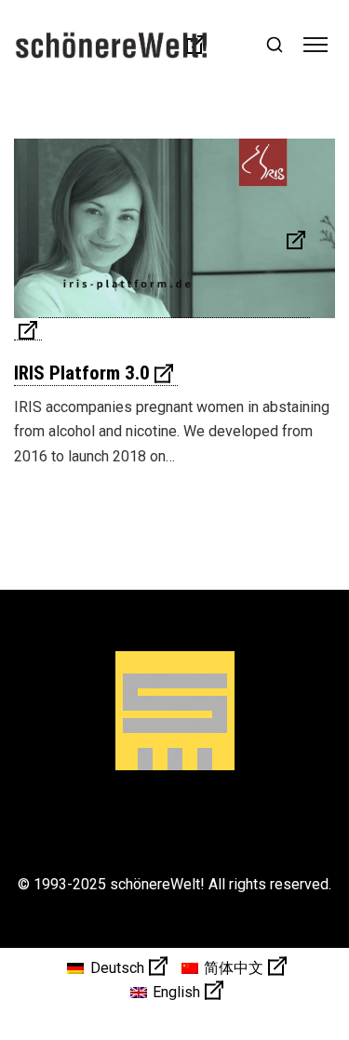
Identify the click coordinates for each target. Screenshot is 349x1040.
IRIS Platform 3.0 (82, 373)
